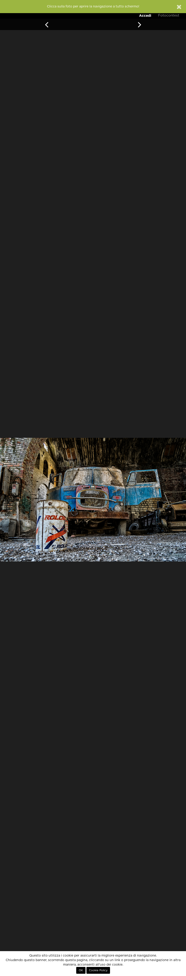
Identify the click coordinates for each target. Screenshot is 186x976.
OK (81, 970)
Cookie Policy (98, 970)
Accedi (145, 15)
